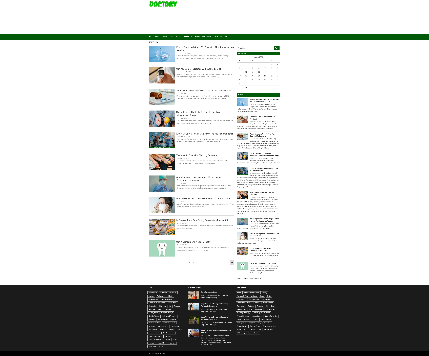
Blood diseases (215, 335)
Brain (269, 296)
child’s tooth (264, 266)
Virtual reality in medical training (256, 182)
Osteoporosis (216, 295)
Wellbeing (240, 213)
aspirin (261, 158)
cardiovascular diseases (157, 303)
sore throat (252, 243)
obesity (179, 329)
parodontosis (269, 270)
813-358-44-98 (221, 37)
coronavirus (254, 241)
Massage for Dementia (244, 206)
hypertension (163, 319)
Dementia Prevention (266, 202)
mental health (176, 326)
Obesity (255, 319)
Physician (204, 342)
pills (274, 146)
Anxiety (151, 296)
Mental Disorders (243, 316)
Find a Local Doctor (203, 37)
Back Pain (169, 296)
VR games (240, 187)
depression (153, 306)
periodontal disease (243, 273)
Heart (250, 309)
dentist (252, 268)
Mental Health (257, 316)
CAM (244, 202)
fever (259, 241)
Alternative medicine (267, 197)
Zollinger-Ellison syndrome (248, 111)
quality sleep (267, 126)
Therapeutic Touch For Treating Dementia (196, 155)
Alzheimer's (153, 293)
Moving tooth (260, 270)
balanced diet (267, 121)
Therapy (152, 343)
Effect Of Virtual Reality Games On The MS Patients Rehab (204, 133)
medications (272, 107)
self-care (168, 336)
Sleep (239, 329)
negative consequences (268, 143)
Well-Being (265, 148)
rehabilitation (241, 180)
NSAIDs (264, 163)
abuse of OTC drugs (265, 139)
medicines (240, 109)
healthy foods (261, 256)
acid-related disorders (269, 104)
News (266, 178)
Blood (262, 296)
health (266, 204)
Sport (246, 329)
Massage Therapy (258, 206)
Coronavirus (272, 238)
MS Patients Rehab (246, 178)
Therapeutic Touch (260, 209)
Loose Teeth (264, 268)
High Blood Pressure (169, 316)
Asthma (160, 296)
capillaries (225, 335)
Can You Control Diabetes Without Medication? (199, 69)
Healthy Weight (154, 316)
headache (268, 241)
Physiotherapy (273, 178)
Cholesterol (172, 303)
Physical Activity (255, 323)
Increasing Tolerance (265, 141)
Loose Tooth (273, 268)
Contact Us (187, 37)
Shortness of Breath (156, 339)
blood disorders (264, 223)
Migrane (246, 243)
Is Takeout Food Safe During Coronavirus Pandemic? (202, 220)
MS (238, 178)
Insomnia (258, 309)
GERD (256, 107)
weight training (211, 298)
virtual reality (270, 180)
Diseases (260, 306)
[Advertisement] (237, 16)
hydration (152, 319)
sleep (168, 339)
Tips (260, 148)
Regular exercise (168, 333)
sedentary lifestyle (155, 336)
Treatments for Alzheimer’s (258, 211)
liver (272, 226)
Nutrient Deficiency (218, 340)
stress (175, 339)
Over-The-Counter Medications (262, 146)
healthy (168, 309)
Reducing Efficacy (252, 148)
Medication (240, 126)
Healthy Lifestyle (167, 313)
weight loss (171, 343)
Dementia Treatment (243, 204)
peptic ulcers (248, 109)
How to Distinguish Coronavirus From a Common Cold (203, 198)
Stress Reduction (253, 128)
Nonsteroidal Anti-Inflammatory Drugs (249, 163)
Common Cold (263, 238)
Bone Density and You (209, 292)
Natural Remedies (271, 316)
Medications (263, 107)
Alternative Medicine (256, 199)
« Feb (245, 87)
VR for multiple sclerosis (270, 185)
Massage (272, 204)
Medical (268, 173)
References (167, 37)
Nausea (171, 329)
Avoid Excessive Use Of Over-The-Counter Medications (203, 90)
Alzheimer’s (267, 199)
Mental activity (163, 326)
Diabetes (262, 124)
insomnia (166, 323)
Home (157, 37)
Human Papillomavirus (257, 226)
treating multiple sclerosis (257, 180)
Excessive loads (207, 338)
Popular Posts (257, 126)
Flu (263, 241)
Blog (178, 37)
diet (278, 253)
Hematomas (205, 340)
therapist (204, 345)
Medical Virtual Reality (265, 175)
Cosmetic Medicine (244, 303)
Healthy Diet (241, 309)
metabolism (153, 329)
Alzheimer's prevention (168, 293)
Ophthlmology (266, 319)
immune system (154, 323)
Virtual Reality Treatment (251, 185)
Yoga (161, 346)
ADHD (239, 293)
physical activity (154, 333)
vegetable (240, 258)
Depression (241, 306)
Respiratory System (270, 326)
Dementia (249, 202)
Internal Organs (270, 309)
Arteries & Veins (242, 296)
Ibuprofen (253, 160)
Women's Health (253, 333)
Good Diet (152, 309)
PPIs (254, 109)
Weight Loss (268, 329)
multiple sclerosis (258, 178)
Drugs (252, 107)
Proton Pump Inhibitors (264, 109)
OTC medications (246, 146)
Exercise (177, 306)
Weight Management (266, 128)
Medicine (275, 175)
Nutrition (247, 319)
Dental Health (273, 266)
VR (260, 185)
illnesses (268, 226)
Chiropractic (241, 299)
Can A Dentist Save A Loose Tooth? (193, 242)
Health (274, 124)
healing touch (254, 204)
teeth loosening (255, 273)
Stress (251, 209)
